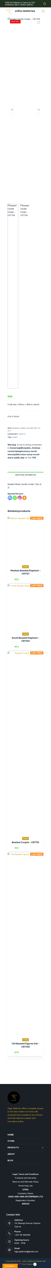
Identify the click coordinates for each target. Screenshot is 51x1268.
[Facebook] (10, 498)
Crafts (22, 434)
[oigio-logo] (9, 11)
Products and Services (25, 1178)
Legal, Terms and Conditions (25, 1174)
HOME (11, 1134)
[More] (24, 498)
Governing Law (25, 1185)
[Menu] (43, 11)
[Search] (44, 3)
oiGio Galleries (25, 11)
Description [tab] (25, 469)
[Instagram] (19, 498)
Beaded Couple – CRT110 (25, 842)
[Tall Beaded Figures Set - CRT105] (25, 945)
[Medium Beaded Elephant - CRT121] (25, 540)
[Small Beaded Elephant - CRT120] (25, 608)
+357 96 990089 (22, 1235)
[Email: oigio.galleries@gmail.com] (9, 1250)
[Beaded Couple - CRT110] (25, 743)
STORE (11, 1141)
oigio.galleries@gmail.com (26, 1251)
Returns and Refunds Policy (25, 1181)
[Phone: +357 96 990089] (9, 1233)
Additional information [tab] (25, 475)
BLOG (10, 1160)
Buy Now (34, 579)
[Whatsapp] (15, 498)
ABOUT (11, 1154)
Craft (15, 437)
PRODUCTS (25, 1147)
